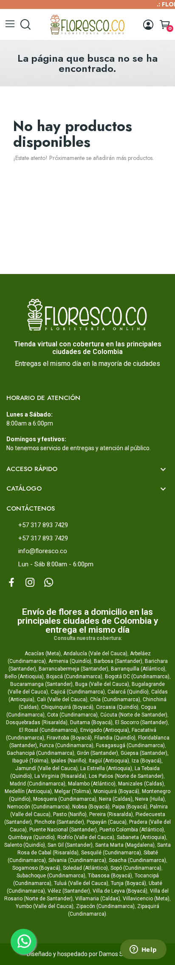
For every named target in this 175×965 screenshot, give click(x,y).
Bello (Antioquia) (24, 676)
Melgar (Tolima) (72, 791)
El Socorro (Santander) (141, 722)
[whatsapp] (49, 582)
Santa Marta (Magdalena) (125, 845)
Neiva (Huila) (150, 799)
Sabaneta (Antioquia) (141, 837)
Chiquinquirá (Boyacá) (67, 707)
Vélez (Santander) (69, 891)
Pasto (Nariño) (70, 814)
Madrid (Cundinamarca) (37, 784)
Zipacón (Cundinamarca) (105, 906)
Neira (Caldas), (116, 799)
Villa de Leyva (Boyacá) (120, 891)
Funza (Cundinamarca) (66, 745)
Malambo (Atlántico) (92, 784)
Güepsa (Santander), (145, 753)
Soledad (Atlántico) (85, 868)
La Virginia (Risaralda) (60, 776)
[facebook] (11, 582)
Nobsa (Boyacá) (91, 807)
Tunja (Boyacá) (128, 883)
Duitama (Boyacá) (91, 722)
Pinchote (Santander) (59, 822)
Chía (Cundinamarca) (115, 699)
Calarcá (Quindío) (128, 692)
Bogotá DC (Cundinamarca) (137, 676)
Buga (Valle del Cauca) (102, 684)
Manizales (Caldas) (141, 784)
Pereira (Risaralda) (111, 814)
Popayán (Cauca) (107, 822)
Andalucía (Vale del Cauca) (95, 654)
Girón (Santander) (97, 753)
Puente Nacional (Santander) (63, 830)
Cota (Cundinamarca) (72, 715)
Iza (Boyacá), (147, 761)
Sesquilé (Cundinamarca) (111, 853)
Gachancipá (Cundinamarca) (40, 753)
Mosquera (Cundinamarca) (64, 799)
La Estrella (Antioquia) (106, 768)
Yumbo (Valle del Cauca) (44, 906)
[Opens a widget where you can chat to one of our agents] (143, 950)
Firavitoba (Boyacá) (69, 738)
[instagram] (30, 582)
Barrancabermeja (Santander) (73, 669)
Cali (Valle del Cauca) (62, 699)
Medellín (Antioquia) (28, 791)
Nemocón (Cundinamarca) (38, 807)
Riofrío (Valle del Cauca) (85, 837)
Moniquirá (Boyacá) (116, 791)
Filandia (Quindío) (114, 738)
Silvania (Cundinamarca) (77, 860)
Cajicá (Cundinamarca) (78, 692)
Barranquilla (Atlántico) (138, 669)
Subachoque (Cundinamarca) (51, 876)
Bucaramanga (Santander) (41, 684)
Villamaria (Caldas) (97, 899)
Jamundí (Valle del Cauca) (46, 768)
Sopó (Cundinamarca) (135, 868)
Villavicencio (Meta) (146, 899)
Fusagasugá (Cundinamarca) (130, 745)
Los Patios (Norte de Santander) (126, 776)
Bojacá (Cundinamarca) (74, 676)
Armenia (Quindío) (69, 661)
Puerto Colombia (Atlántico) (131, 830)
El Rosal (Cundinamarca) (48, 730)
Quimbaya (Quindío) (31, 837)
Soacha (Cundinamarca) (137, 860)
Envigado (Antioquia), (105, 730)
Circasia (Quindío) (117, 707)
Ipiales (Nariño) (68, 761)
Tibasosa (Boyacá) (110, 876)
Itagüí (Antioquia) (109, 761)
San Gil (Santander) (70, 845)
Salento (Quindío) (24, 845)
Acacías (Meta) (43, 654)
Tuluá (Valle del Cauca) (81, 883)
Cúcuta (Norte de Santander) (133, 715)
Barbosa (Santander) (118, 661)
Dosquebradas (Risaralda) (37, 722)
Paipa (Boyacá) (129, 807)
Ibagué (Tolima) (30, 761)
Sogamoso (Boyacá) (36, 868)
